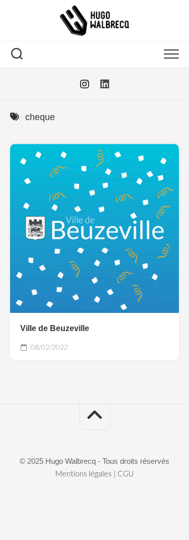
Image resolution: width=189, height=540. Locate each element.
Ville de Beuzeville (54, 328)
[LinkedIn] (105, 84)
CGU (125, 473)
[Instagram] (85, 84)
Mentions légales (83, 473)
